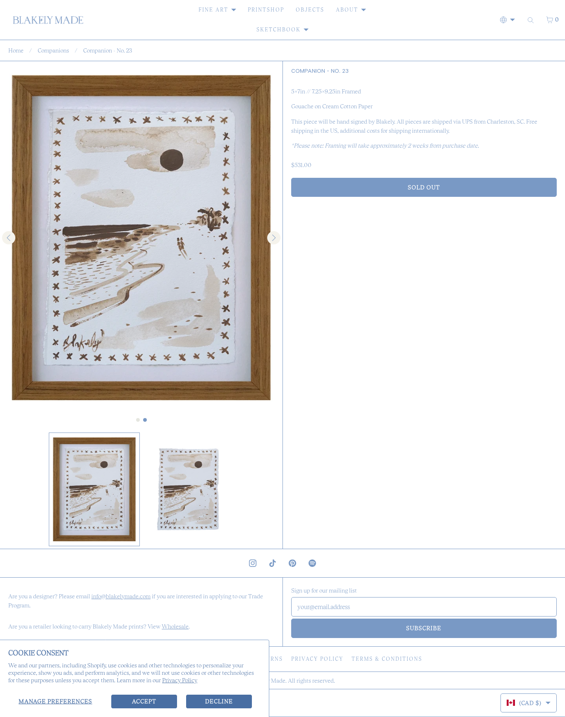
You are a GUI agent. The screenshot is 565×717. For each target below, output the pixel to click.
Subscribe (423, 628)
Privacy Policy (179, 680)
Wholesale (175, 626)
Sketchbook (278, 29)
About (347, 10)
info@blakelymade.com (121, 596)
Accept (144, 701)
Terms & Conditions (387, 659)
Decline (219, 701)
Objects (310, 10)
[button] (94, 489)
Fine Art (213, 10)
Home (16, 50)
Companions (53, 50)
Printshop (266, 10)
